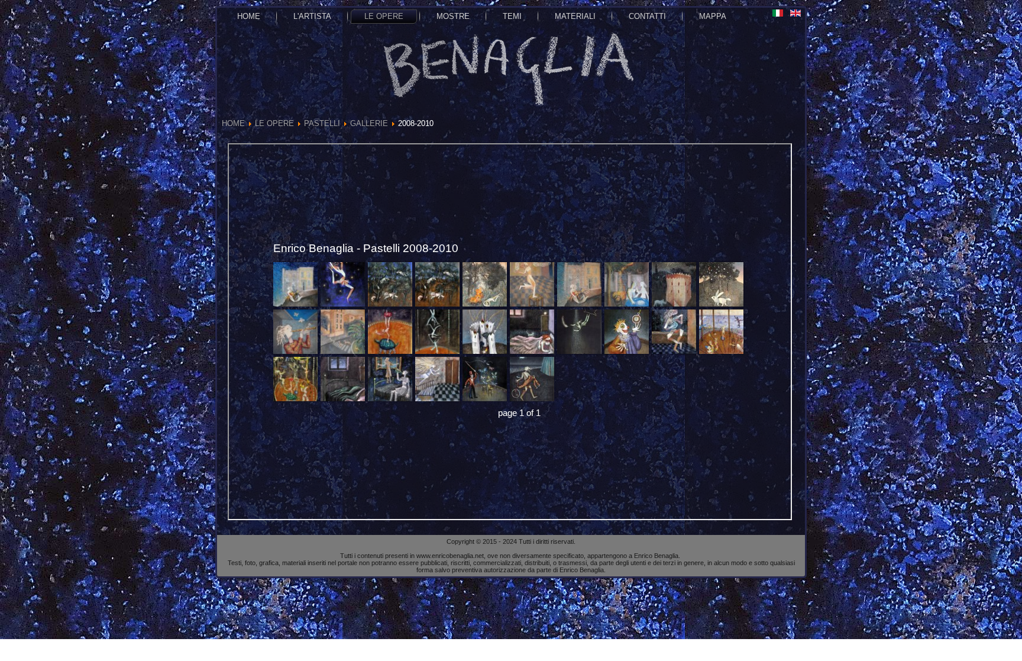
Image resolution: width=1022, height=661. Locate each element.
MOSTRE (453, 16)
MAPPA (712, 16)
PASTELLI (322, 123)
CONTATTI (647, 16)
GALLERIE (369, 123)
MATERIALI (575, 16)
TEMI (512, 16)
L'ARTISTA (312, 16)
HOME (248, 16)
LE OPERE (383, 16)
